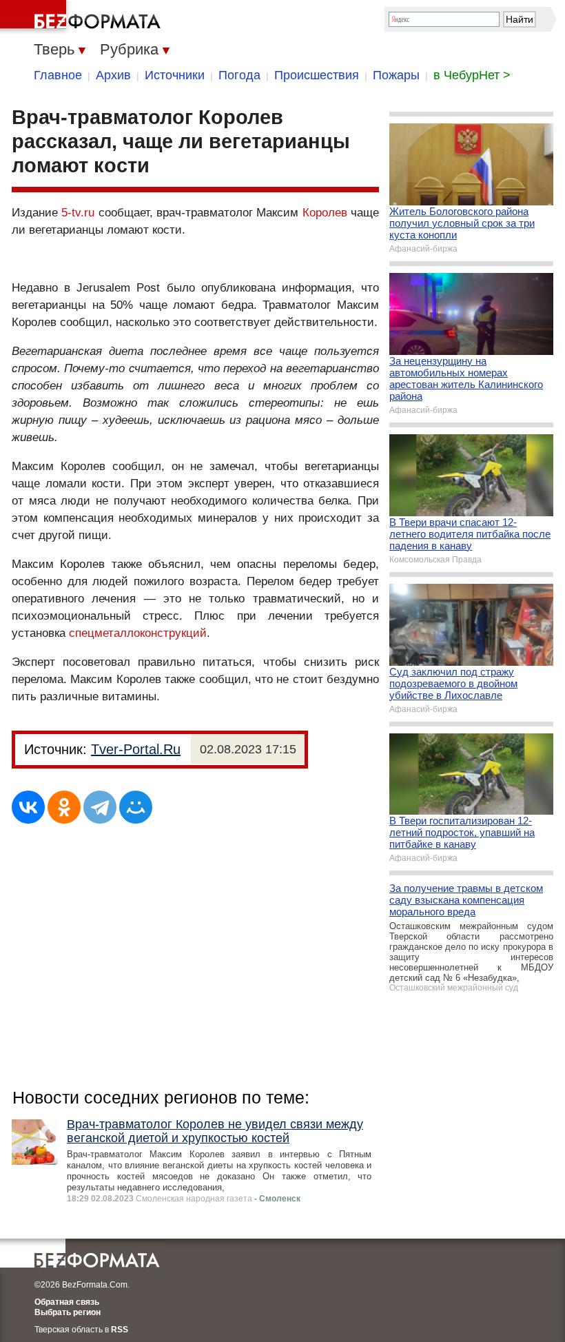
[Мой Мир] (135, 807)
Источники (175, 75)
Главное (58, 75)
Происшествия (316, 75)
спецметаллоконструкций (138, 633)
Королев (324, 212)
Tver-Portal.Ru (136, 749)
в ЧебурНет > (472, 75)
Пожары (396, 75)
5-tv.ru (77, 212)
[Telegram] (99, 807)
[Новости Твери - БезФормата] (82, 17)
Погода (239, 75)
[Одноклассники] (64, 807)
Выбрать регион (67, 1312)
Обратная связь (66, 1302)
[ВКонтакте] (28, 807)
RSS (119, 1329)
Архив (113, 75)
